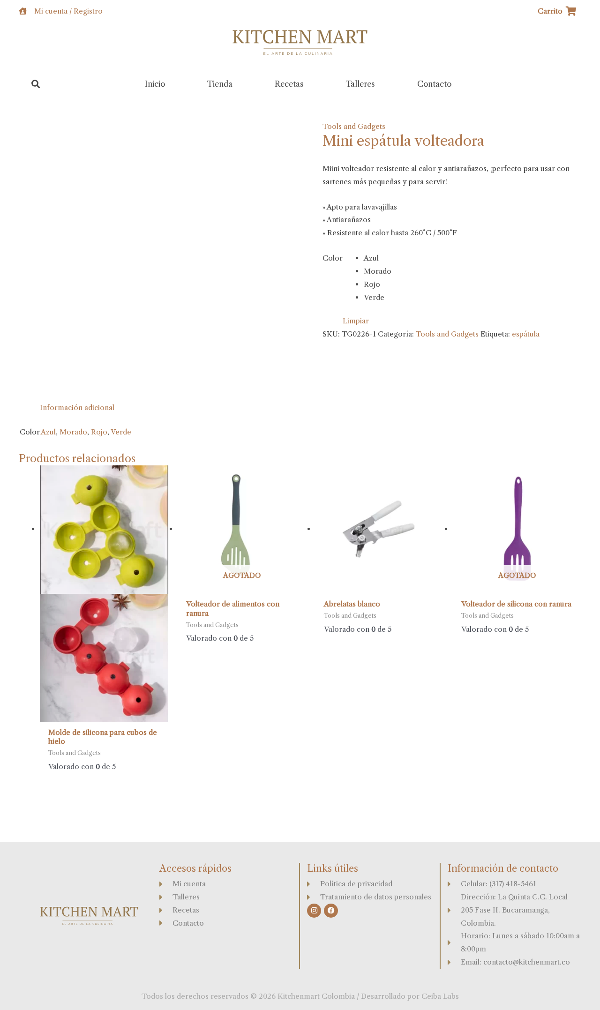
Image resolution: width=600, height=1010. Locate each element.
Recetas (289, 84)
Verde (121, 431)
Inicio (155, 84)
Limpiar (356, 320)
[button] (36, 84)
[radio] (377, 258)
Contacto (434, 84)
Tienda (219, 84)
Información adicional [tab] (77, 407)
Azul (48, 431)
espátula (526, 333)
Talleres (360, 84)
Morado (73, 431)
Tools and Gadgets (353, 126)
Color (332, 258)
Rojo (99, 431)
